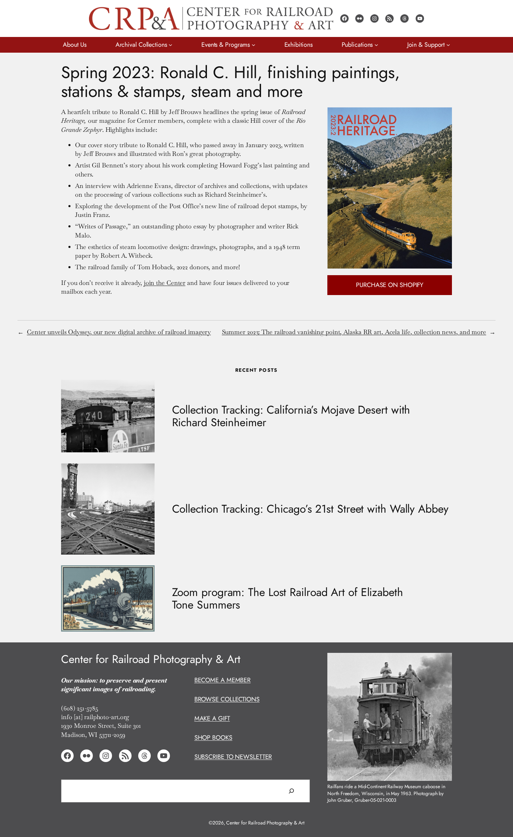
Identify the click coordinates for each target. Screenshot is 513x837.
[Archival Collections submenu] (170, 45)
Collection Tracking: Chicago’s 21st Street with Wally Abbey (310, 509)
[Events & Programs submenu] (253, 45)
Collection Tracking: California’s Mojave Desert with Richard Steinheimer (291, 416)
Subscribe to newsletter (233, 756)
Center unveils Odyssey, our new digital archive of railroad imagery (119, 332)
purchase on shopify (389, 284)
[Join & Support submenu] (448, 45)
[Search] (291, 791)
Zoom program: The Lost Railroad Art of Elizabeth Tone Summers (287, 598)
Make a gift (212, 718)
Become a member (222, 680)
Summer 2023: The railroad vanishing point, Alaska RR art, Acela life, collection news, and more (354, 332)
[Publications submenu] (376, 45)
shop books (213, 737)
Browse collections (227, 699)
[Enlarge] (442, 661)
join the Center (165, 283)
